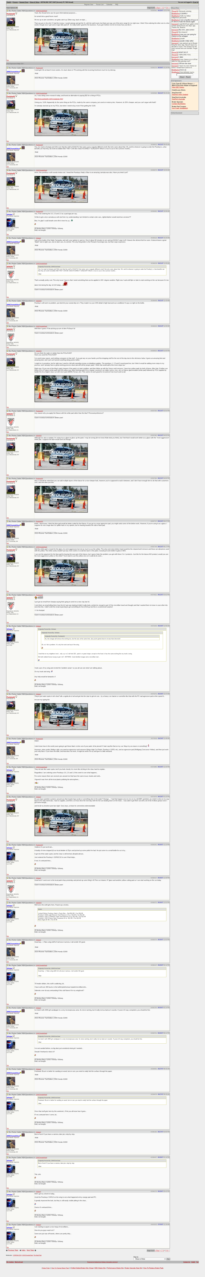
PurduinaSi (11, 14)
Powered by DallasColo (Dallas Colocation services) (102, 1262)
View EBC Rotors (178, 87)
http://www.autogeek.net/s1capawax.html (48, 99)
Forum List (99, 4)
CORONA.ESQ (17, 1255)
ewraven (175, 24)
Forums (15, 2)
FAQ (116, 4)
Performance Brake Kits (115, 1268)
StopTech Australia (178, 99)
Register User (88, 4)
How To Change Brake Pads (60, 1268)
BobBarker (175, 13)
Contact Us (186, 1262)
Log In (196, 2)
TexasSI (175, 11)
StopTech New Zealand (180, 94)
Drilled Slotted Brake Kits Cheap (82, 1268)
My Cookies (10, 1262)
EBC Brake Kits (100, 1268)
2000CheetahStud (41, 11)
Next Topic (30, 1250)
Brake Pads (46, 1268)
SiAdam (38, 238)
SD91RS (10, 266)
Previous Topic (13, 1250)
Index (24, 1250)
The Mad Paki (38, 1255)
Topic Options (11, 8)
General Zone (23, 2)
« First (157, 8)
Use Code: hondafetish (180, 108)
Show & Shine (34, 2)
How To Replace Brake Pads (153, 1268)
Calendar (109, 4)
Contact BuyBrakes (179, 104)
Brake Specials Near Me (133, 1268)
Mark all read (19, 1262)
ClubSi (9, 2)
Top (8, 60)
